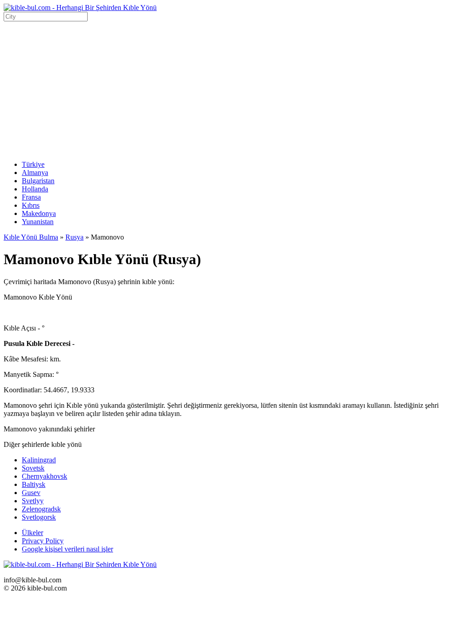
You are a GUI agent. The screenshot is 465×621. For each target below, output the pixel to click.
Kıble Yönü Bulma (31, 237)
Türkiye (33, 164)
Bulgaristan (38, 181)
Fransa (31, 197)
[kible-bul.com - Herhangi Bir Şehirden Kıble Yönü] (80, 7)
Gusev (31, 492)
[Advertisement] (232, 89)
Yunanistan (38, 221)
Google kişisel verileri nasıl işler (67, 549)
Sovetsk (33, 468)
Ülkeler (32, 532)
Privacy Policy (43, 541)
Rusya (74, 237)
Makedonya (39, 213)
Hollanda (35, 189)
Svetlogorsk (39, 517)
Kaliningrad (39, 460)
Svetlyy (33, 501)
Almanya (35, 172)
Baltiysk (33, 484)
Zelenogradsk (41, 509)
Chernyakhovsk (44, 476)
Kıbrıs (31, 205)
